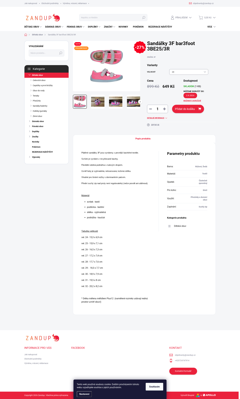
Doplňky (35, 131)
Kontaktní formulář (183, 371)
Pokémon (36, 147)
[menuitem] (33, 27)
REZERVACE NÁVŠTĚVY (42, 152)
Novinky (35, 142)
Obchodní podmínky (50, 3)
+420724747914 (182, 360)
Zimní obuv (37, 116)
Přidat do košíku (185, 109)
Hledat (144, 17)
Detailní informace (155, 118)
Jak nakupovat (30, 3)
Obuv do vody (39, 90)
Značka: (151, 57)
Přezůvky (37, 101)
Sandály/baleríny (40, 106)
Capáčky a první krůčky (43, 85)
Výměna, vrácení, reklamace (75, 3)
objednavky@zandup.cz (185, 355)
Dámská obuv (38, 121)
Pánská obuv (37, 126)
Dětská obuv (37, 75)
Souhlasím (154, 386)
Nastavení (84, 394)
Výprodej (36, 157)
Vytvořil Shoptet (187, 395)
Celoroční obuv (39, 80)
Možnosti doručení (192, 101)
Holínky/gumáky (40, 111)
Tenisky (36, 96)
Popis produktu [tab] (143, 138)
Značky (35, 137)
